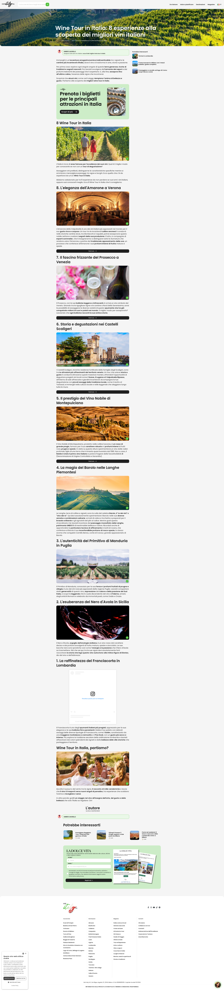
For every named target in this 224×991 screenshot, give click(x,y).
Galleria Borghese (69, 937)
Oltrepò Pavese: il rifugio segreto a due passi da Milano (116, 834)
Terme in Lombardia (145, 56)
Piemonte (92, 954)
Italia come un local (119, 923)
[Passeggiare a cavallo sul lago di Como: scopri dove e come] (135, 71)
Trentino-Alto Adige (95, 968)
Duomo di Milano (68, 931)
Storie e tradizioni (119, 959)
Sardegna (92, 959)
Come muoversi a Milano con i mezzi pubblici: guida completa (151, 63)
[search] (47, 4)
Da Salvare (174, 4)
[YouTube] (154, 907)
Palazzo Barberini (68, 942)
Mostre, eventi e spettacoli (122, 956)
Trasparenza (134, 987)
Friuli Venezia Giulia (95, 937)
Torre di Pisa (67, 934)
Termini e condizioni (122, 987)
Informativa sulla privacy (76, 876)
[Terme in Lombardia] (135, 56)
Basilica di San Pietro (70, 926)
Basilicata (92, 926)
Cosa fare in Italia (119, 951)
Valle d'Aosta (93, 973)
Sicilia (90, 962)
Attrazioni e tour (118, 931)
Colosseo (66, 928)
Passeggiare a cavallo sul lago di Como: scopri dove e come (152, 71)
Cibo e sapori (117, 948)
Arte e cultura (117, 945)
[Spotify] (159, 907)
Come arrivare (118, 928)
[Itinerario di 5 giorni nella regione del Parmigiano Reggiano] (68, 835)
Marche (91, 948)
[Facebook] (148, 907)
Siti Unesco (117, 934)
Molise (91, 951)
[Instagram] (151, 907)
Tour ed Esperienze (119, 942)
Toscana (91, 965)
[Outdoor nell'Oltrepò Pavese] (101, 835)
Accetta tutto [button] (9, 978)
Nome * (70, 857)
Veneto (91, 976)
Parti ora (91, 251)
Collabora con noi (144, 926)
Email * (70, 863)
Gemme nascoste (119, 926)
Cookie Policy (109, 987)
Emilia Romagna (94, 934)
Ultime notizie (117, 940)
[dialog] (15, 970)
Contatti (141, 928)
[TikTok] (156, 907)
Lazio (90, 940)
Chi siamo (141, 923)
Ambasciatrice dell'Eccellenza (148, 931)
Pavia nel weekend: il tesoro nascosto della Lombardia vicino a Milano (150, 834)
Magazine (211, 4)
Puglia (91, 956)
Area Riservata (143, 937)
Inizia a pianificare (186, 4)
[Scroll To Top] (221, 989)
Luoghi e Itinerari (118, 954)
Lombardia (92, 945)
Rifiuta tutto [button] (21, 978)
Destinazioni (200, 4)
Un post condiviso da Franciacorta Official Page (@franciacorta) (92, 721)
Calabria (91, 928)
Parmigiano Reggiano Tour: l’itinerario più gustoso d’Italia (83, 834)
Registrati (88, 880)
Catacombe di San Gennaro (72, 956)
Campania (92, 931)
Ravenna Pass (67, 958)
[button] (15, 982)
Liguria (91, 942)
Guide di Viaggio (118, 937)
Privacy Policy (10, 975)
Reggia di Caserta (69, 940)
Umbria (91, 970)
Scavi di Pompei (68, 923)
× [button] (25, 953)
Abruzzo (91, 923)
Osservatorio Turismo (145, 934)
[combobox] (23, 953)
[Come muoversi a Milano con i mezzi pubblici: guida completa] (135, 63)
